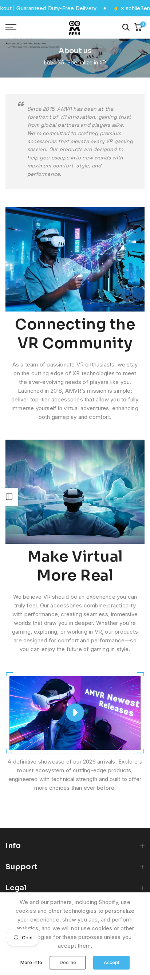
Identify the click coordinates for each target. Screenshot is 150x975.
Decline (68, 962)
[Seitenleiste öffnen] (9, 497)
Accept (111, 962)
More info (31, 962)
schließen (137, 8)
